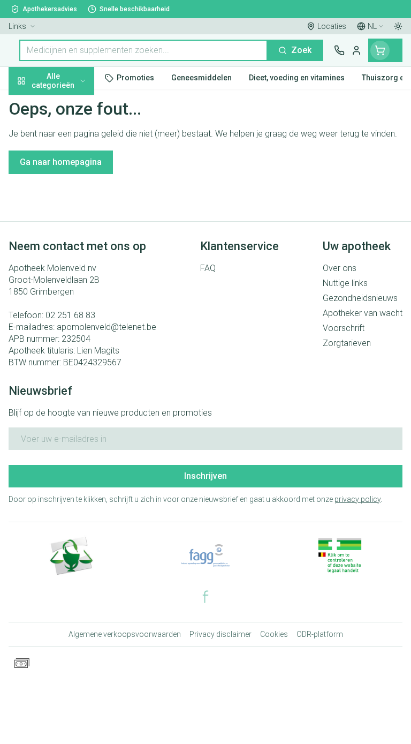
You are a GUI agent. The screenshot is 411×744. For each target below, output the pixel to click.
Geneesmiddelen (68, 328)
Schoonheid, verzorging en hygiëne (68, 132)
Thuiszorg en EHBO (68, 279)
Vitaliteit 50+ (68, 229)
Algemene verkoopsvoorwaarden (124, 634)
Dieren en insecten (68, 303)
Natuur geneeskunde (68, 254)
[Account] (356, 50)
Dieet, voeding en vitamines (68, 166)
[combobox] (143, 50)
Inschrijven (205, 476)
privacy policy (357, 499)
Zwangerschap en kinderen (68, 200)
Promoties (29, 103)
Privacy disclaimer (220, 634)
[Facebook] (205, 597)
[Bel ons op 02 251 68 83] (339, 50)
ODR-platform (319, 634)
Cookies (274, 634)
